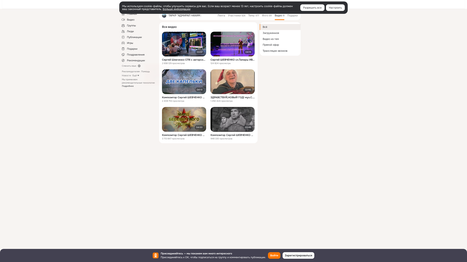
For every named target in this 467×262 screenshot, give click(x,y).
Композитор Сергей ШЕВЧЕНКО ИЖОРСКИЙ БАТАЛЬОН (233, 135)
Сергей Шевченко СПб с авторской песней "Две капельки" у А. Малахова (184, 59)
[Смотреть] (184, 44)
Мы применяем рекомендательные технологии (138, 83)
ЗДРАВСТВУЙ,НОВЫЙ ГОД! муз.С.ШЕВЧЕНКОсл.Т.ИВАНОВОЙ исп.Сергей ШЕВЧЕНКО (233, 97)
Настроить (335, 7)
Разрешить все (312, 7)
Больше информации (176, 9)
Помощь (145, 71)
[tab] (221, 15)
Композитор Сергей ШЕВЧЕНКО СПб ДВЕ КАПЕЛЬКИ (184, 97)
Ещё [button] (134, 75)
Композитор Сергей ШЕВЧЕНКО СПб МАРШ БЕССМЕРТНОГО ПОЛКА (184, 135)
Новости (126, 75)
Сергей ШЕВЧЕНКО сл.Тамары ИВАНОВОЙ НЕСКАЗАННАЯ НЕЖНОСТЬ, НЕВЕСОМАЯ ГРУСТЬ (233, 59)
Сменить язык (129, 65)
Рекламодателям (131, 71)
